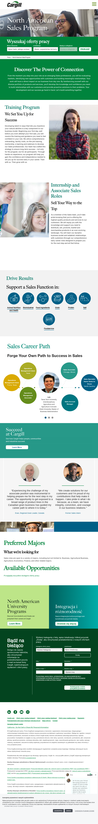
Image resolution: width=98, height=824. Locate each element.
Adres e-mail (40, 669)
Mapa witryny (46, 721)
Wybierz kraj (69, 669)
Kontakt (55, 721)
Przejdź (84, 49)
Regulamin (81, 718)
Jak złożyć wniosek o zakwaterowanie (18, 768)
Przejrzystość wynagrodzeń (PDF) (42, 773)
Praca (9, 57)
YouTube (21, 712)
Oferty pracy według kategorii (25, 718)
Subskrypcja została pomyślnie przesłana (77, 688)
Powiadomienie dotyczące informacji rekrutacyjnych (23, 721)
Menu (94, 4)
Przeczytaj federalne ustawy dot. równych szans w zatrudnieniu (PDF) (52, 768)
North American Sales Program (21, 57)
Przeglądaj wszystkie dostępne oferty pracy (21, 575)
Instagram (28, 712)
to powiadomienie (30, 758)
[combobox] (45, 49)
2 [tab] (49, 418)
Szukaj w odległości (66, 45)
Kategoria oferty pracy (43, 646)
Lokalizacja (37, 45)
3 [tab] (52, 418)
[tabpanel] (49, 387)
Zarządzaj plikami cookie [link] (15, 724)
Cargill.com (10, 718)
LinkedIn (9, 712)
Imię (38, 661)
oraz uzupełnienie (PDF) (81, 768)
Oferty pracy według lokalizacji (47, 718)
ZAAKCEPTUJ (58, 811)
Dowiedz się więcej (66, 623)
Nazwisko (68, 661)
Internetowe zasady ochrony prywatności (18, 806)
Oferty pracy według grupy (67, 718)
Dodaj (77, 655)
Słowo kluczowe (12, 45)
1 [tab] (46, 418)
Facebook (15, 712)
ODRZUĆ (68, 811)
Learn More (17, 447)
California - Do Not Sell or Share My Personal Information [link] (28, 727)
